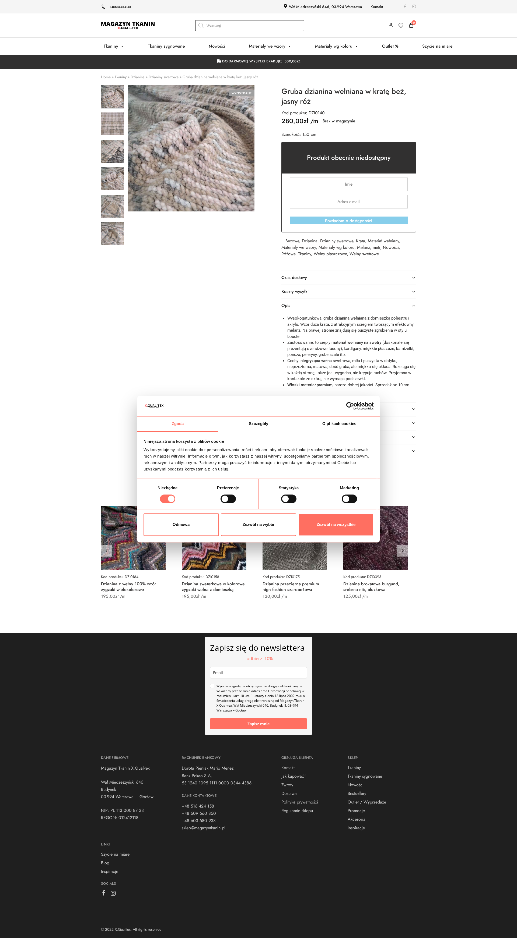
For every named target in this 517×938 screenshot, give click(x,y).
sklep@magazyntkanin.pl (203, 828)
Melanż (363, 247)
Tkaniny (111, 46)
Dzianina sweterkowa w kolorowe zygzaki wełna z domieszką (213, 587)
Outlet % (390, 46)
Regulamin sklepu (297, 811)
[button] (402, 551)
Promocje (356, 811)
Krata (360, 241)
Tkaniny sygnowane (166, 46)
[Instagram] (113, 894)
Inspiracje (109, 871)
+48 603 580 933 (199, 820)
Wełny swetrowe (364, 254)
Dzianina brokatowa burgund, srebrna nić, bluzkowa (371, 587)
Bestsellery (357, 793)
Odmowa (181, 524)
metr (376, 247)
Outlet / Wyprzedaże (367, 802)
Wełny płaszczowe (330, 254)
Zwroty (287, 785)
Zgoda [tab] (178, 424)
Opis (285, 305)
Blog (105, 863)
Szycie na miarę (437, 46)
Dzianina (138, 77)
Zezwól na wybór (259, 524)
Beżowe (292, 241)
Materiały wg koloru (333, 46)
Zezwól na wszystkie (336, 524)
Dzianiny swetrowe (164, 77)
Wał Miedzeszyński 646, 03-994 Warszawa (325, 7)
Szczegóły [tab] (258, 424)
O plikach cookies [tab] (339, 424)
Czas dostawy (294, 277)
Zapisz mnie (258, 723)
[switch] (228, 498)
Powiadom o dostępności (348, 221)
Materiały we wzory (267, 46)
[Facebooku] (104, 894)
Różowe (288, 254)
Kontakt (377, 7)
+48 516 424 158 (198, 806)
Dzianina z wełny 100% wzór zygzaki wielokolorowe (128, 587)
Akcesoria (356, 819)
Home (106, 77)
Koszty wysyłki (295, 291)
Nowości (217, 46)
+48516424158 (120, 7)
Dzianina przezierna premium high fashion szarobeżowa (291, 587)
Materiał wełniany (383, 241)
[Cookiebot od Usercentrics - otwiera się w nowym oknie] (350, 406)
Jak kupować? (293, 776)
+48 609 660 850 (199, 813)
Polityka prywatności (299, 802)
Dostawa (289, 793)
